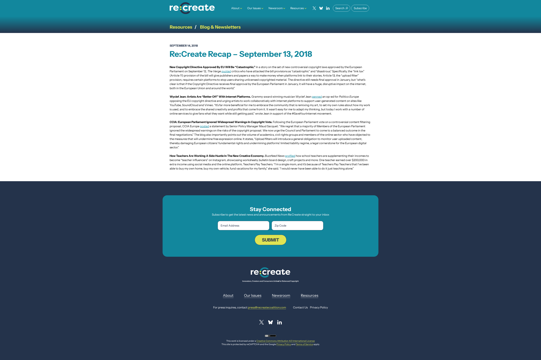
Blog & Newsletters (220, 27)
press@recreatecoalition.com (267, 307)
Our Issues (254, 8)
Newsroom (276, 8)
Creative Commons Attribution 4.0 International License (285, 340)
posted (204, 126)
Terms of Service (304, 344)
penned (317, 96)
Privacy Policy (283, 344)
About (235, 8)
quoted (226, 71)
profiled (290, 156)
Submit (270, 240)
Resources (297, 8)
